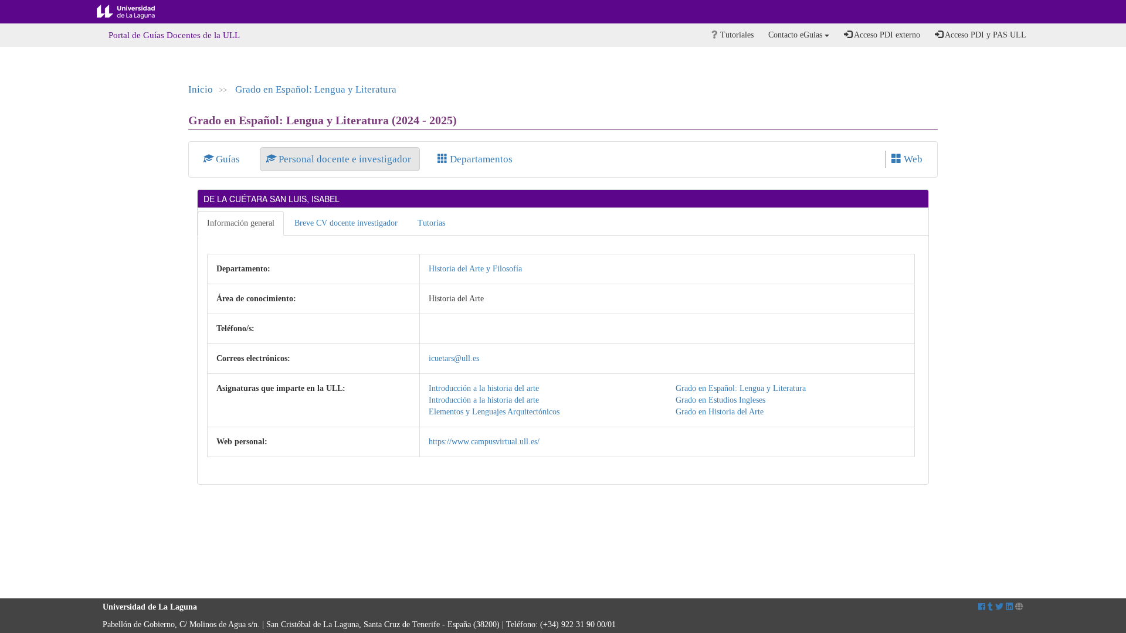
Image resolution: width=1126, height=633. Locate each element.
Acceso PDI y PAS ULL (984, 34)
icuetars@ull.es (454, 358)
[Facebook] (981, 607)
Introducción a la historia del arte (484, 388)
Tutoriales (736, 34)
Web (911, 159)
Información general (240, 223)
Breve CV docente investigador (346, 223)
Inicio (200, 89)
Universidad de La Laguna (135, 12)
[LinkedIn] (1009, 607)
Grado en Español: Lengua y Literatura (315, 89)
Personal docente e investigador (344, 159)
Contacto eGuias (796, 34)
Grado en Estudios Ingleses (720, 400)
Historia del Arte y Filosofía (475, 268)
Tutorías (431, 223)
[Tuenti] (990, 607)
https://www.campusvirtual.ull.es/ (484, 441)
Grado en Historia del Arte (720, 411)
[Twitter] (999, 607)
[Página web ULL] (1019, 607)
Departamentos (480, 159)
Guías (227, 159)
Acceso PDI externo (886, 34)
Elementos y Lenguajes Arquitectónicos (494, 411)
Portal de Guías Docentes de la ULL (174, 35)
